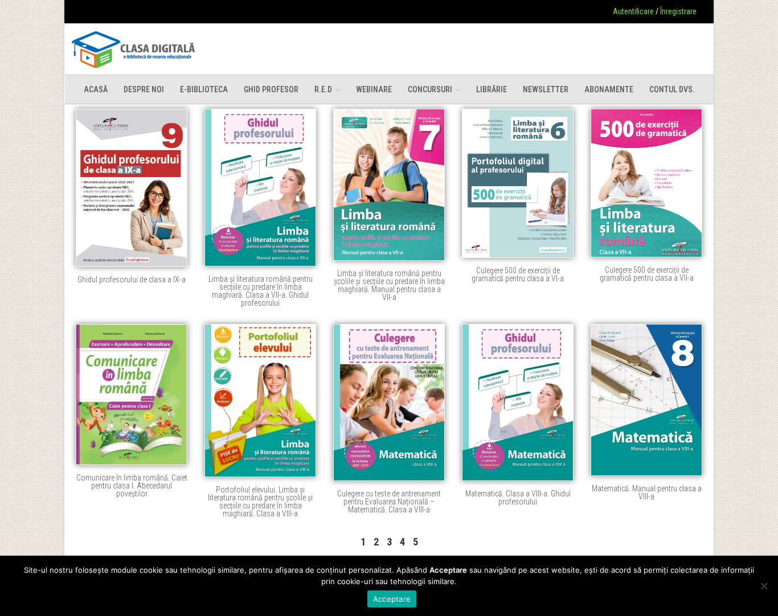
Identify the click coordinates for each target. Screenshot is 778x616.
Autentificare (633, 11)
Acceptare (392, 598)
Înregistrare (678, 11)
